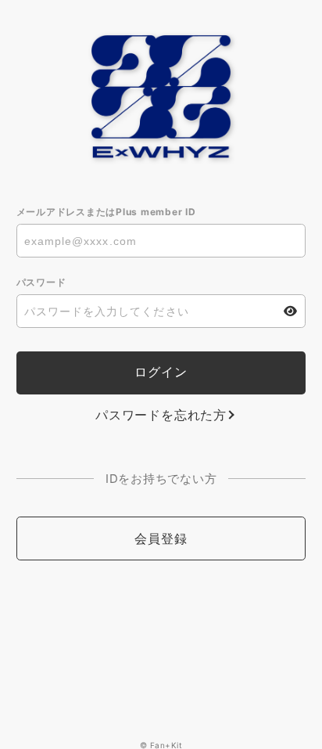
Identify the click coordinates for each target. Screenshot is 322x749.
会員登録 (160, 538)
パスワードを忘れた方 (161, 415)
